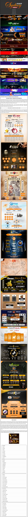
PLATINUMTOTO (4, 456)
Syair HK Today (14, 9)
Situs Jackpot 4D (4, 504)
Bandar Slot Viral (4, 491)
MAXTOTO (3, 461)
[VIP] (14, 439)
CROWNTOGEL (4, 464)
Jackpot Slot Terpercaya (5, 501)
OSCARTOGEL (3, 465)
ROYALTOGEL (3, 455)
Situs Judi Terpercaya (4, 481)
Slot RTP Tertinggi (4, 514)
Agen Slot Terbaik (4, 495)
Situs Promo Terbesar (4, 498)
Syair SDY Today (14, 12)
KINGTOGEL (3, 472)
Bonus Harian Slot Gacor (5, 486)
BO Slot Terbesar (4, 515)
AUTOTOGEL (3, 451)
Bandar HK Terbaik (4, 511)
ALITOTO (3, 469)
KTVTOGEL (3, 448)
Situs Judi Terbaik (4, 478)
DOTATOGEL (3, 445)
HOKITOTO (3, 474)
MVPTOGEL (3, 452)
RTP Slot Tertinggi (4, 508)
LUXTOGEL (3, 468)
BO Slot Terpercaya (4, 477)
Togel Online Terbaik (4, 490)
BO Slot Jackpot (4, 485)
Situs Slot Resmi (4, 503)
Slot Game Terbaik (4, 507)
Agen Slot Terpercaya (4, 482)
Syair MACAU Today (14, 13)
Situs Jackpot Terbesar (5, 494)
